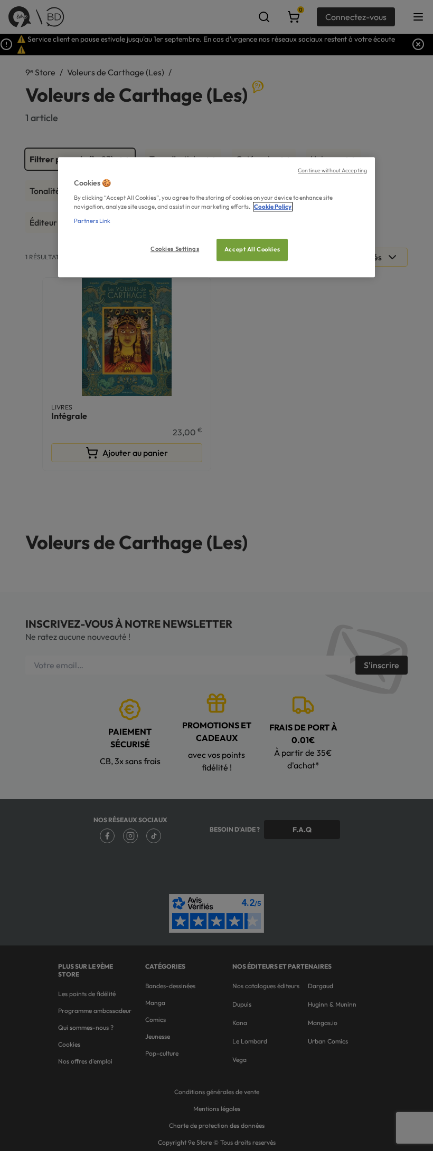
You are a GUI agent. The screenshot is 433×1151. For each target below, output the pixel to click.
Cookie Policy (272, 207)
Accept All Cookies (252, 249)
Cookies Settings (174, 249)
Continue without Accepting (332, 170)
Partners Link (92, 221)
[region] (216, 217)
